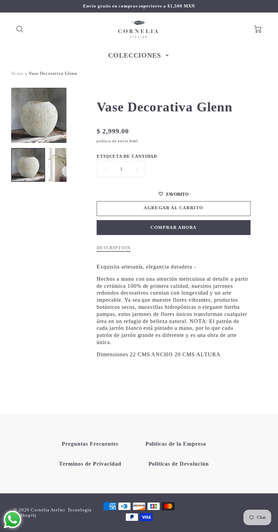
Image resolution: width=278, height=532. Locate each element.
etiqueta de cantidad (127, 156)
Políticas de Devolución (178, 464)
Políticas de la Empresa (175, 444)
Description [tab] (114, 248)
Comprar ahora (174, 227)
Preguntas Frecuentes (90, 444)
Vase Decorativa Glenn (53, 73)
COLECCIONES (134, 55)
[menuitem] (139, 55)
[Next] (71, 115)
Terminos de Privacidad (90, 464)
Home (17, 73)
